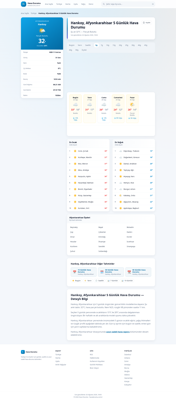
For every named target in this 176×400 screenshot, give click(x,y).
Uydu (76, 4)
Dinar (72, 237)
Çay (71, 232)
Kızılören (73, 246)
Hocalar (73, 241)
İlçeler (84, 50)
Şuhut (72, 251)
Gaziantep (128, 378)
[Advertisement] (111, 72)
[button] (75, 109)
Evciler (129, 237)
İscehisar (130, 241)
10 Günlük (127, 280)
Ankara (127, 358)
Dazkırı (129, 232)
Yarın (80, 45)
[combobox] (128, 4)
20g (120, 45)
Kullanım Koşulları (97, 361)
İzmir (126, 361)
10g (107, 45)
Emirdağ (102, 237)
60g (70, 50)
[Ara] (152, 4)
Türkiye (59, 4)
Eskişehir (128, 385)
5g (96, 45)
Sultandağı (103, 251)
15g (114, 45)
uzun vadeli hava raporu (118, 331)
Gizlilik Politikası (96, 364)
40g (139, 45)
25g (126, 45)
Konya (126, 381)
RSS (91, 354)
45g (145, 45)
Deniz (91, 4)
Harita (67, 4)
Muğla (127, 371)
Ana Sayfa (49, 4)
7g (102, 45)
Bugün (71, 45)
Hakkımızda (94, 358)
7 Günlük (112, 280)
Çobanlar (102, 232)
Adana (127, 375)
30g (133, 45)
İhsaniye (102, 241)
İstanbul (127, 354)
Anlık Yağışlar (60, 364)
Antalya (127, 364)
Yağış (83, 4)
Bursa (126, 368)
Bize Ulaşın (94, 368)
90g (76, 50)
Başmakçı (74, 227)
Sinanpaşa (131, 246)
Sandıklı (102, 246)
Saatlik (88, 45)
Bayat (101, 227)
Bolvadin (130, 227)
